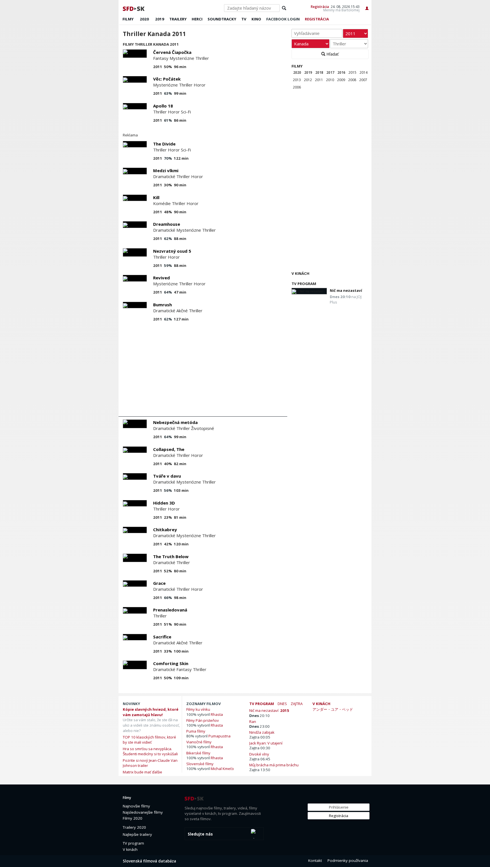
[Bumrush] (135, 305)
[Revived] (135, 278)
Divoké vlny (260, 754)
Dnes (282, 703)
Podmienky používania (348, 860)
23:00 (259, 726)
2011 (319, 79)
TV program (304, 283)
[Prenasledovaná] (135, 610)
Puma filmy (195, 731)
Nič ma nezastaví (346, 290)
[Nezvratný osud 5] (135, 252)
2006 (297, 87)
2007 (363, 79)
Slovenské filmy (200, 763)
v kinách (321, 703)
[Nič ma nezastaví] (309, 291)
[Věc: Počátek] (135, 79)
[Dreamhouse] (135, 224)
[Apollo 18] (135, 106)
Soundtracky (222, 19)
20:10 (259, 715)
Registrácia (320, 6)
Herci (197, 19)
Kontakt (315, 860)
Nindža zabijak (262, 732)
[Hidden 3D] (135, 503)
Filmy (128, 19)
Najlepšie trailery (137, 834)
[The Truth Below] (135, 558)
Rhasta (217, 714)
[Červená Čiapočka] (135, 53)
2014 (364, 72)
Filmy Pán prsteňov (202, 720)
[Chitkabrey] (135, 530)
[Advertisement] (203, 371)
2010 (330, 79)
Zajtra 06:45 (259, 758)
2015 (352, 72)
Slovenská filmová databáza (149, 861)
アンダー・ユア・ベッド (332, 709)
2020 (144, 19)
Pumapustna (219, 736)
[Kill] (135, 198)
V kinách (300, 273)
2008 (352, 79)
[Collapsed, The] (135, 449)
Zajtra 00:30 (259, 747)
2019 (159, 19)
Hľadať (332, 54)
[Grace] (135, 583)
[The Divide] (135, 144)
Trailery (178, 19)
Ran (253, 721)
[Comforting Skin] (135, 665)
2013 (297, 79)
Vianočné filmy (199, 741)
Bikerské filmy (198, 752)
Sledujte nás (200, 834)
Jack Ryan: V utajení (266, 743)
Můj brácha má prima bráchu (274, 764)
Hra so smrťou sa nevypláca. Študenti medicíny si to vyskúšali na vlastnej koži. (150, 754)
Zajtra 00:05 (259, 737)
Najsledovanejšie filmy (143, 812)
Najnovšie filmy (136, 806)
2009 (341, 79)
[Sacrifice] (135, 637)
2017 (330, 72)
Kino (256, 19)
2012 (308, 79)
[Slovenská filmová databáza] (134, 8)
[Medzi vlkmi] (135, 171)
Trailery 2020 (134, 827)
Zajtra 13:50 (259, 769)
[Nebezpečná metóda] (135, 423)
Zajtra (297, 703)
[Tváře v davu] (135, 476)
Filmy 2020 (132, 818)
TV (243, 19)
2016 (341, 72)
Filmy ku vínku (198, 709)
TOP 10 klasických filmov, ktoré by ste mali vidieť (149, 740)
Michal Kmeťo (222, 768)
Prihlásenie (339, 807)
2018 (319, 72)
